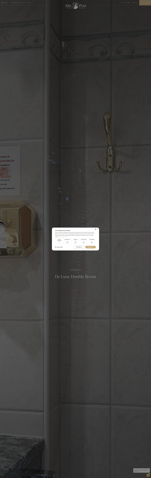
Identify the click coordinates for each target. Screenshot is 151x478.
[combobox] (95, 229)
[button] (59, 247)
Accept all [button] (90, 247)
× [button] (97, 229)
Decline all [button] (79, 247)
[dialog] (75, 239)
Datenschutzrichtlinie (63, 236)
